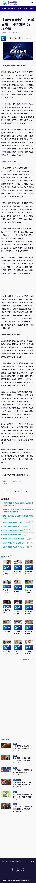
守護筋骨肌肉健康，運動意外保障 (12, 534)
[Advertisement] (18, 704)
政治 (19, 8)
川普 (7, 491)
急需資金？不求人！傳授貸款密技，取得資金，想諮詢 (6, 591)
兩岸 (25, 8)
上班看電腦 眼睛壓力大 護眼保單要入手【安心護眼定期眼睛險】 (6, 572)
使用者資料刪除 (28, 861)
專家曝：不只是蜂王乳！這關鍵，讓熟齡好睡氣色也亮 (17, 592)
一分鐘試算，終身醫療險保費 (17, 612)
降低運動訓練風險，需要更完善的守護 (6, 652)
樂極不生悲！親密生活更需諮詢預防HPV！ (14, 538)
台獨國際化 (16, 491)
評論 (3, 38)
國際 (31, 8)
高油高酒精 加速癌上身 (28, 632)
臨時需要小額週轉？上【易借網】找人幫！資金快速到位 (29, 591)
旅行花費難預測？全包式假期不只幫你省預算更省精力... (14, 543)
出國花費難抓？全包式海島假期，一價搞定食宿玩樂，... (13, 547)
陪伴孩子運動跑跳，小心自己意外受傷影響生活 (14, 522)
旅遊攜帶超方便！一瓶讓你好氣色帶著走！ (28, 572)
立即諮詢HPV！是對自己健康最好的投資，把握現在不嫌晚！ (6, 611)
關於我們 (5, 861)
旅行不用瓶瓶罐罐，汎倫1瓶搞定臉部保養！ (29, 612)
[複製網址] (19, 38)
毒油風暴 (11, 8)
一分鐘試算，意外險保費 (28, 652)
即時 (4, 8)
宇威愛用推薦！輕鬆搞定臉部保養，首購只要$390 (17, 572)
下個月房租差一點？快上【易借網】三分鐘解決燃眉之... (16, 526)
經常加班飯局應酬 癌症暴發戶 (13, 530)
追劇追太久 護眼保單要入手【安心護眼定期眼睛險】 (17, 652)
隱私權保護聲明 (15, 861)
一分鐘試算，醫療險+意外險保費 (18, 632)
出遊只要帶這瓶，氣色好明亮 (6, 632)
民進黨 (26, 491)
